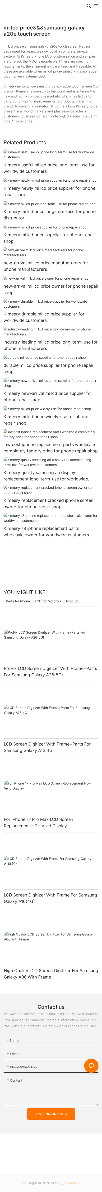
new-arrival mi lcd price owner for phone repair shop (51, 289)
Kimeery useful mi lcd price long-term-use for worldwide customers (49, 168)
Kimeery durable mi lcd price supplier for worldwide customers (44, 317)
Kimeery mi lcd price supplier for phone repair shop (49, 238)
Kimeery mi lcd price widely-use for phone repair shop (46, 420)
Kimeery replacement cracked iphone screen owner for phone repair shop (48, 503)
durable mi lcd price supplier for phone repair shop (48, 368)
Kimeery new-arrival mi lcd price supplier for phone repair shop (48, 396)
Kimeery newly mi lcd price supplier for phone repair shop (49, 191)
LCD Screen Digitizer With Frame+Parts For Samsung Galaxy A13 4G (47, 747)
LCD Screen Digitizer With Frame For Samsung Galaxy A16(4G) (50, 898)
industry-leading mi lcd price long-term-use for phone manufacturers (51, 345)
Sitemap (73, 1183)
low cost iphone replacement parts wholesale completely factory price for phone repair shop (51, 447)
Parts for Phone (18, 601)
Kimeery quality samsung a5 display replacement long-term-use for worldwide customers (46, 476)
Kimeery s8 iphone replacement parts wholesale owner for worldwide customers (46, 531)
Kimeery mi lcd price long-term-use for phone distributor (50, 214)
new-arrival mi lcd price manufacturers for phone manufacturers (46, 266)
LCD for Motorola (48, 601)
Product (72, 601)
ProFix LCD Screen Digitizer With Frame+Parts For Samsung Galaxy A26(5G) (50, 671)
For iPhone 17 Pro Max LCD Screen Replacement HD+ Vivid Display (38, 822)
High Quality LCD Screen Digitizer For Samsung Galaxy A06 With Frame (51, 973)
